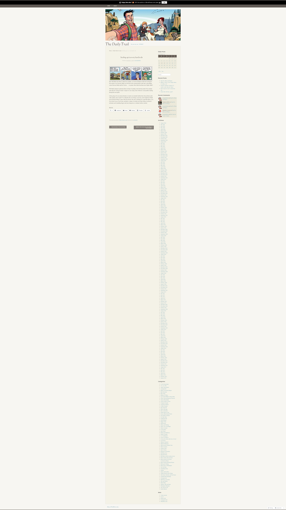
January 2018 (163, 284)
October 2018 (163, 270)
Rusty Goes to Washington (166, 465)
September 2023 (164, 177)
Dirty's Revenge (164, 409)
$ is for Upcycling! (165, 384)
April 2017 (163, 298)
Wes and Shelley (164, 481)
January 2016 (163, 321)
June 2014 (163, 351)
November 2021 (164, 212)
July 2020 (163, 237)
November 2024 (164, 156)
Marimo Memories (165, 443)
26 (161, 67)
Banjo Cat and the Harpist (166, 390)
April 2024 (163, 167)
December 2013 (164, 360)
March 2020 (163, 243)
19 (161, 65)
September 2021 (164, 215)
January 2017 (163, 303)
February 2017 (164, 301)
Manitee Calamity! (165, 442)
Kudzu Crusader (164, 434)
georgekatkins (138, 60)
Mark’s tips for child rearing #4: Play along (144, 128)
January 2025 (163, 152)
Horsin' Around (164, 428)
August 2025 (163, 141)
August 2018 (163, 273)
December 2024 (164, 154)
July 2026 (163, 124)
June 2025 (163, 145)
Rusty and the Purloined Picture (167, 462)
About (115, 5)
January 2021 (163, 228)
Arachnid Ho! (164, 389)
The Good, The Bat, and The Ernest (168, 475)
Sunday (162, 470)
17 (174, 63)
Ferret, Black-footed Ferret (166, 414)
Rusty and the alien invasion (167, 457)
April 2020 (163, 242)
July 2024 (163, 162)
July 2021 (163, 218)
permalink (135, 120)
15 (169, 63)
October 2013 (163, 364)
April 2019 (163, 260)
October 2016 (163, 307)
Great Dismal (163, 420)
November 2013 (164, 362)
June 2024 (163, 163)
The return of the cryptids (117, 127)
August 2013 (163, 367)
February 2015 (164, 339)
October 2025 (163, 138)
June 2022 (163, 201)
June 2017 (163, 295)
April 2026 (163, 129)
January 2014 (163, 359)
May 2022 (163, 202)
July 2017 (163, 293)
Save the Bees (164, 467)
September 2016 (164, 309)
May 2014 (163, 353)
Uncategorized (164, 478)
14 (167, 63)
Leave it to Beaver (164, 437)
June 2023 (163, 182)
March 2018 (163, 281)
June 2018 (163, 276)
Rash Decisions (164, 454)
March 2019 (163, 262)
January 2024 (163, 171)
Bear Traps (163, 393)
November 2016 (164, 306)
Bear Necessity (164, 392)
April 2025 (163, 148)
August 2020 (163, 235)
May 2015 (163, 334)
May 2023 (163, 184)
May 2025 (163, 146)
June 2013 (163, 370)
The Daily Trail (117, 44)
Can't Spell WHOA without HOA (168, 396)
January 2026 (163, 134)
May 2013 (163, 371)
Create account (164, 495)
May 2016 (163, 315)
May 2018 (163, 278)
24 (174, 65)
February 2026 (164, 132)
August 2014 (163, 348)
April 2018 (163, 279)
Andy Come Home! (165, 387)
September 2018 (164, 271)
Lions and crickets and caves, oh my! (168, 439)
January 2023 (163, 190)
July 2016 (163, 312)
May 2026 (163, 127)
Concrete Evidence (165, 404)
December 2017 (164, 285)
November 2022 (164, 193)
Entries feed (163, 498)
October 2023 (163, 176)
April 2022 (163, 204)
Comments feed (164, 500)
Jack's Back (163, 431)
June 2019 (163, 257)
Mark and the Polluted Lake (166, 445)
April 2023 (163, 185)
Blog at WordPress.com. (113, 507)
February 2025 (164, 151)
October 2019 (163, 251)
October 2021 (163, 213)
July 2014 (163, 350)
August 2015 (163, 329)
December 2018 (164, 267)
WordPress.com (164, 501)
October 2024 (163, 157)
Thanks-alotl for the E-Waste (167, 473)
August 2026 (163, 123)
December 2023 (164, 173)
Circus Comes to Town (165, 401)
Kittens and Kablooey (165, 432)
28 (167, 67)
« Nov (159, 71)
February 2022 (164, 207)
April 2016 (163, 317)
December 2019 (164, 248)
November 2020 (164, 231)
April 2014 (163, 354)
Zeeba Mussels (164, 489)
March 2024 (163, 168)
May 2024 (163, 165)
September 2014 (164, 346)
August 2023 (163, 179)
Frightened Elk (164, 418)
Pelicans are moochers (165, 451)
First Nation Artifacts (165, 415)
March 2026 (163, 131)
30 (172, 67)
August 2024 (163, 160)
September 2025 (164, 140)
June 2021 (163, 220)
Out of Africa (163, 450)
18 (159, 65)
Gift (164, 2)
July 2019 (163, 256)
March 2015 (163, 337)
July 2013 (163, 368)
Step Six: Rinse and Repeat (166, 80)
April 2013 (163, 373)
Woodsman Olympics (165, 486)
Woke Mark (163, 482)
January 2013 (163, 378)
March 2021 (163, 224)
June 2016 (163, 314)
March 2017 (163, 299)
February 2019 (164, 263)
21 (167, 65)
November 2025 (164, 137)
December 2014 (164, 342)
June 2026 (163, 126)
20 (164, 65)
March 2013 (163, 375)
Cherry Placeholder (165, 400)
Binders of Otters (164, 395)
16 (172, 63)
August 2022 (163, 198)
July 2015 (163, 331)
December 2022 (164, 192)
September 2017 (164, 290)
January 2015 (163, 340)
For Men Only (164, 417)
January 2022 (163, 209)
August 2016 (163, 310)
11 (159, 63)
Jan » (163, 71)
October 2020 (163, 232)
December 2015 (164, 323)
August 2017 (163, 292)
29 (169, 67)
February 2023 (164, 188)
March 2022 (163, 206)
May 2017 (163, 296)
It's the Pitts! (163, 429)
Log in (162, 496)
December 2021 (164, 210)
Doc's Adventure (164, 410)
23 (172, 65)
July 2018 (163, 274)
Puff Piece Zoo (164, 453)
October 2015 (163, 326)
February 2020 (164, 245)
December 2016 (164, 304)
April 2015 (163, 335)
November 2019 (164, 249)
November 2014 (164, 343)
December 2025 (164, 135)
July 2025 (163, 143)
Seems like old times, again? (167, 91)
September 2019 (164, 253)
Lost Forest (163, 440)
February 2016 (164, 320)
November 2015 (164, 325)
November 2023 (164, 174)
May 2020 (163, 240)
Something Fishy (164, 468)
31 (174, 67)
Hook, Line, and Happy (166, 426)
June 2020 (163, 238)
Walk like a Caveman (165, 479)
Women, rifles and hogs (166, 484)
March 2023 (163, 187)
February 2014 (164, 357)
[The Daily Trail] (143, 25)
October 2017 (163, 289)
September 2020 (164, 234)
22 (169, 65)
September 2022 (164, 196)
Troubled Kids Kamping (166, 476)
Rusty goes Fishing (165, 464)
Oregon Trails (164, 448)
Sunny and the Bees (165, 471)
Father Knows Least (117, 50)
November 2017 (164, 287)
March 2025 (163, 149)
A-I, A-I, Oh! (164, 385)
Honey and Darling (165, 425)
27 (164, 67)
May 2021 (163, 221)
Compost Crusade (164, 403)
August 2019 (163, 254)
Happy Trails (163, 421)
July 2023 (163, 181)
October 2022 (163, 195)
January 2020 (163, 246)
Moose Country (164, 446)
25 (159, 67)
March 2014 (163, 356)
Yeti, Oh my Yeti (164, 487)
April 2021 (163, 223)
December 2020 (164, 229)
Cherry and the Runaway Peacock (168, 398)
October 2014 (163, 345)
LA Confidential (164, 435)
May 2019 (163, 259)
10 (174, 61)
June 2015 (163, 332)
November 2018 (164, 268)
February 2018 (164, 282)
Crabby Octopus (164, 406)
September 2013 (164, 365)
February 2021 (164, 226)
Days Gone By (164, 407)
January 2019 (163, 265)
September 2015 (164, 328)
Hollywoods (163, 423)
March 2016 (163, 318)
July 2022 (163, 199)
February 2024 (164, 170)
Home (108, 5)
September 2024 (164, 159)
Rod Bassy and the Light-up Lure (168, 456)
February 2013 (164, 376)
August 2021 (163, 217)
